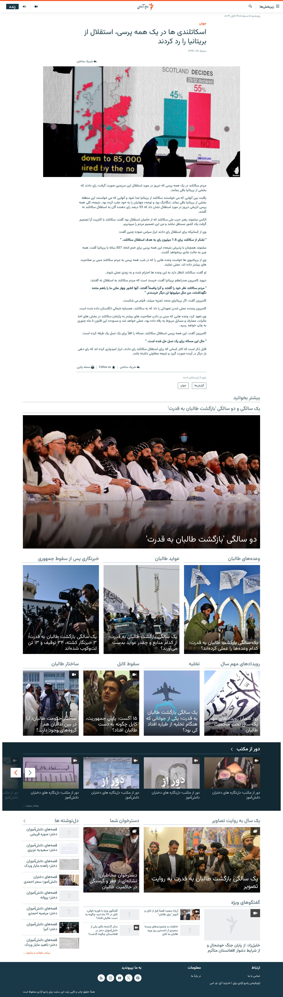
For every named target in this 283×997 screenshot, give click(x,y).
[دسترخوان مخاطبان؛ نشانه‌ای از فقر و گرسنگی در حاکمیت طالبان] (111, 859)
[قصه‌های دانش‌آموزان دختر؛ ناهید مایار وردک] (69, 943)
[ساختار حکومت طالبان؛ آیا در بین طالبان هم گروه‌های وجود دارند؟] (51, 703)
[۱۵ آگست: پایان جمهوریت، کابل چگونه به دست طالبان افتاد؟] (111, 703)
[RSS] (101, 977)
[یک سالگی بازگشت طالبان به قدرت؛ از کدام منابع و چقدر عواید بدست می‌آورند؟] (142, 609)
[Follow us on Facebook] (138, 977)
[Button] (87, 61)
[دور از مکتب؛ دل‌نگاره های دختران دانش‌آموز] (232, 773)
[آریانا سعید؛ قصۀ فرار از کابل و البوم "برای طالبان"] (190, 914)
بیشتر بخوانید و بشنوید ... (36, 953)
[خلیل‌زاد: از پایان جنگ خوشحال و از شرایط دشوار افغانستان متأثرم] (232, 924)
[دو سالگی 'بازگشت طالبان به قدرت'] (141, 482)
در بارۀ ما (196, 976)
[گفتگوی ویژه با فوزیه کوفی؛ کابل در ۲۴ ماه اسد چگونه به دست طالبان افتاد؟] (129, 914)
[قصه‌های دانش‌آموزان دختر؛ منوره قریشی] (69, 832)
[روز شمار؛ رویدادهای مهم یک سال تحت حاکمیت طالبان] (232, 703)
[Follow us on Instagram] (110, 977)
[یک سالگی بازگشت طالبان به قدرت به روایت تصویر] (202, 860)
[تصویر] (36, 7)
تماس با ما (254, 976)
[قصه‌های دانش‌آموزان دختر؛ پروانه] (69, 895)
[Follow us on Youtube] (119, 977)
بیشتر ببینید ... (31, 805)
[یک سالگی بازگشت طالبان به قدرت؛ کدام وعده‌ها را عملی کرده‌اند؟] (222, 609)
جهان (202, 23)
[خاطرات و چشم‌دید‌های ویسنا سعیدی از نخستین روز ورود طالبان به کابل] (190, 930)
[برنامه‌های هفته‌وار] (24, 7)
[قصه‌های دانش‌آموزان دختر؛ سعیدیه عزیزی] (69, 848)
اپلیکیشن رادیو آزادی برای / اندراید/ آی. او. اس (235, 983)
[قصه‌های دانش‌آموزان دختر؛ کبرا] (69, 927)
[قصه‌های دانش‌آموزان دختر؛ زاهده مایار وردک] (69, 864)
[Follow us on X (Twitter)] (128, 977)
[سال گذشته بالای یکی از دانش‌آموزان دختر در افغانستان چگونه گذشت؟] (129, 930)
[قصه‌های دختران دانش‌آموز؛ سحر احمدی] (69, 880)
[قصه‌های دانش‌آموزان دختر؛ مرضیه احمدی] (69, 911)
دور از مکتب (248, 749)
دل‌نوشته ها (67, 821)
